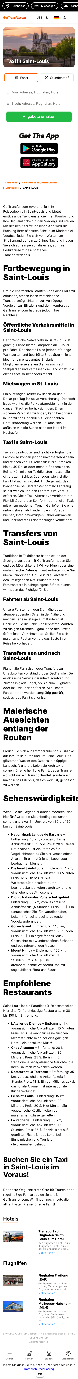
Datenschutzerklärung (39, 1369)
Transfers (10, 182)
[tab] (10, 1355)
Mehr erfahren (46, 1252)
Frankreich (11, 187)
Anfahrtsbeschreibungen (39, 182)
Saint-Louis (31, 187)
